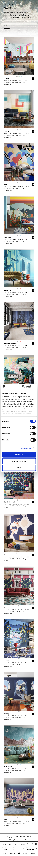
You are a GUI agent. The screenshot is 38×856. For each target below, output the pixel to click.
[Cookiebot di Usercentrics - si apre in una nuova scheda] (23, 386)
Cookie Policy (24, 840)
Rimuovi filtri (31, 844)
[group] (19, 56)
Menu (5, 853)
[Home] (19, 853)
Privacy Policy (13, 840)
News (33, 853)
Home (5, 4)
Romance (7, 28)
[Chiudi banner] (35, 386)
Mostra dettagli (26, 448)
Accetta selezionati (19, 461)
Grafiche (25, 853)
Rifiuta (19, 468)
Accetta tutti (19, 454)
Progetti (13, 853)
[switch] (33, 427)
